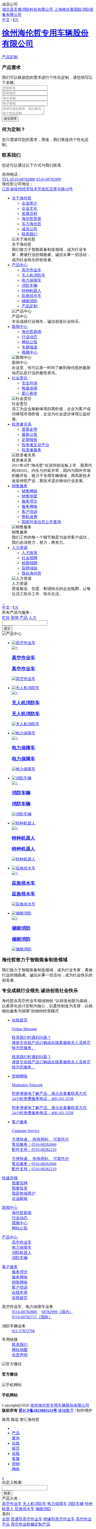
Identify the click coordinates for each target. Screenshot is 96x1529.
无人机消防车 (33, 275)
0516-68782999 (48, 179)
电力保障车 (31, 280)
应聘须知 (29, 568)
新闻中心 (20, 326)
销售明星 (29, 496)
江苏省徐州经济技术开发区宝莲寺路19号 (37, 189)
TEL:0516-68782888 (18, 179)
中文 (6, 20)
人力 (32, 617)
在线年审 (20, 1292)
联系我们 (29, 234)
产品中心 (20, 265)
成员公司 (29, 229)
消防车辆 (29, 285)
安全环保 (29, 383)
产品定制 (10, 57)
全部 (6, 1519)
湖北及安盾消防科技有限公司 (27, 9)
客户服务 (10, 1267)
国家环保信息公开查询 (41, 522)
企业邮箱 (20, 1198)
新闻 (15, 617)
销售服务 (20, 486)
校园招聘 (29, 563)
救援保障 (29, 388)
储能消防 (29, 301)
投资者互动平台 (35, 445)
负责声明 (20, 1355)
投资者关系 (22, 424)
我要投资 (20, 1188)
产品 (24, 617)
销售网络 (29, 491)
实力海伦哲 (31, 224)
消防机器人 (22, 1253)
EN (15, 20)
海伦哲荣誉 (31, 219)
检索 (7, 1493)
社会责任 (20, 378)
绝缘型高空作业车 (59, 1519)
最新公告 (29, 434)
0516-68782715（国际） (32, 1317)
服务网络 (29, 506)
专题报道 (29, 347)
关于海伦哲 (22, 198)
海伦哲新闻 (31, 332)
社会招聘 (29, 558)
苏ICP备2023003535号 (38, 1410)
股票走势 (29, 429)
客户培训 (29, 512)
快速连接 (10, 1178)
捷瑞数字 (66, 1410)
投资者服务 (31, 450)
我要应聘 (20, 1183)
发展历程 (29, 213)
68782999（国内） (57, 1312)
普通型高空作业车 (26, 1519)
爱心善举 (29, 393)
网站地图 (20, 1350)
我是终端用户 (23, 1193)
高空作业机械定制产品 (30, 1524)
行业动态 (29, 337)
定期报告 (29, 440)
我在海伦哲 (31, 573)
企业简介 (29, 203)
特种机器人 (31, 291)
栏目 (6, 617)
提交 (7, 628)
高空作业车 (31, 270)
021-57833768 (23, 1331)
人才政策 (29, 553)
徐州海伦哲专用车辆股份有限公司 (59, 1405)
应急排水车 (31, 296)
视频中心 (29, 352)
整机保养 (29, 517)
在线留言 (20, 1298)
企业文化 (29, 208)
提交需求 (10, 118)
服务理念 (29, 501)
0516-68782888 (24, 1312)
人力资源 (20, 547)
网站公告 (29, 342)
